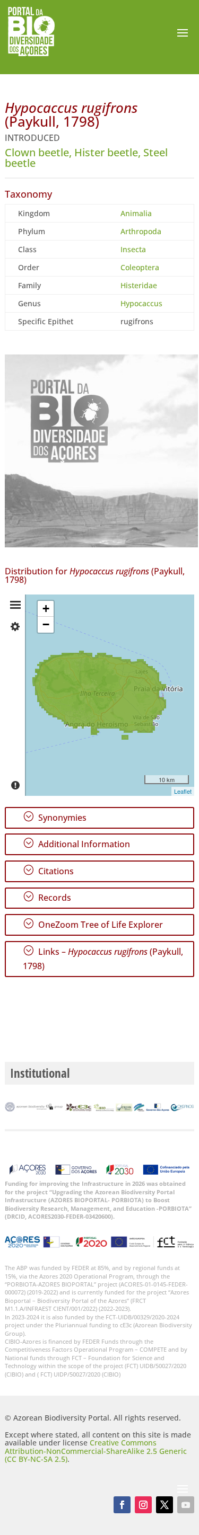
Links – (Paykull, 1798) (103, 958)
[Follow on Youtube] (185, 1504)
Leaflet (183, 791)
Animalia (136, 213)
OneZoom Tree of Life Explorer (93, 924)
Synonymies (54, 817)
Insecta (133, 249)
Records (47, 897)
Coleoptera (139, 267)
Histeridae (138, 285)
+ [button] (45, 608)
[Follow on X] (164, 1504)
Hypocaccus (141, 303)
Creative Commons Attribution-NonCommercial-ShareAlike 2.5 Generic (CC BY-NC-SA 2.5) (96, 1451)
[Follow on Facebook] (122, 1504)
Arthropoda (140, 231)
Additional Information (76, 843)
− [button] (45, 624)
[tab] (15, 605)
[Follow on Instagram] (143, 1504)
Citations (48, 870)
